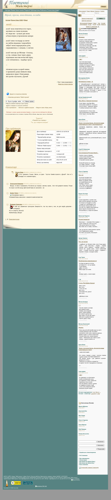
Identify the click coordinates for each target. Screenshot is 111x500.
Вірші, (8, 15)
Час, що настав (83, 241)
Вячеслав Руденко (84, 216)
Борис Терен (14, 193)
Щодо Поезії (27, 476)
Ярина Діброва (83, 406)
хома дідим (82, 55)
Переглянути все (14, 219)
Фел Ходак (82, 415)
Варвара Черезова (16, 204)
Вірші (26, 20)
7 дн (93, 392)
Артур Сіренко (83, 238)
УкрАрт (102, 11)
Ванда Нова (19, 172)
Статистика (51, 10)
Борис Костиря (83, 193)
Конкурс (97, 11)
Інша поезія (20, 10)
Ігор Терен (82, 257)
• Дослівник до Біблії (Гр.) (86, 463)
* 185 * (80, 59)
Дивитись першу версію (65, 84)
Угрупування (83, 24)
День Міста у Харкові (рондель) (88, 100)
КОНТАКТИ (64, 476)
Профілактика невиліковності (88, 261)
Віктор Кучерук (83, 33)
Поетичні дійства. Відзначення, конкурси (41, 476)
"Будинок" (39, 118)
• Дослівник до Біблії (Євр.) (87, 461)
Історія (103, 23)
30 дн (97, 392)
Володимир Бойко (84, 78)
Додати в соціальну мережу (18, 94)
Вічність (103, 24)
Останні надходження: (85, 392)
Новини (90, 23)
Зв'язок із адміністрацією (26, 107)
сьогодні (93, 393)
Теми (88, 11)
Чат (99, 23)
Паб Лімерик (82, 429)
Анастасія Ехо (83, 411)
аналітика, (26, 15)
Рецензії (27, 10)
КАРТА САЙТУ (7, 476)
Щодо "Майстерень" (17, 476)
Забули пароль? (87, 20)
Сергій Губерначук (84, 149)
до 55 (94, 24)
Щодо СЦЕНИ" (57, 476)
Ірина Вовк (82, 119)
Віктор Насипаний (84, 324)
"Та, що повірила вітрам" (39, 122)
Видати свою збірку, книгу (44, 107)
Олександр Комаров (16, 183)
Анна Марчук (82, 424)
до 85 (98, 24)
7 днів (98, 393)
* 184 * (80, 375)
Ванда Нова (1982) (17, 20)
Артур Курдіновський (85, 97)
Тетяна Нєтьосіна (84, 433)
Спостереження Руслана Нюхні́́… (88, 152)
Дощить (81, 327)
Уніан (94, 23)
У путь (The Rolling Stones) (87, 283)
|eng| (57, 10)
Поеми (13, 10)
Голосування (82, 11)
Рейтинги (43, 10)
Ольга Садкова (83, 171)
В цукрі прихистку (84, 219)
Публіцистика (35, 10)
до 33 (89, 24)
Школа (92, 11)
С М (80, 279)
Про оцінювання (11, 107)
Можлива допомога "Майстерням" (18, 97)
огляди (36, 15)
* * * (80, 197)
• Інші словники (83, 464)
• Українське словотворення (87, 452)
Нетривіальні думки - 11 (86, 81)
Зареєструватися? (87, 18)
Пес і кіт (81, 175)
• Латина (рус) (83, 460)
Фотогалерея (83, 23)
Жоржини (81, 37)
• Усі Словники (83, 455)
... (100, 392)
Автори (7, 10)
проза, (16, 15)
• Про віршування (84, 458)
